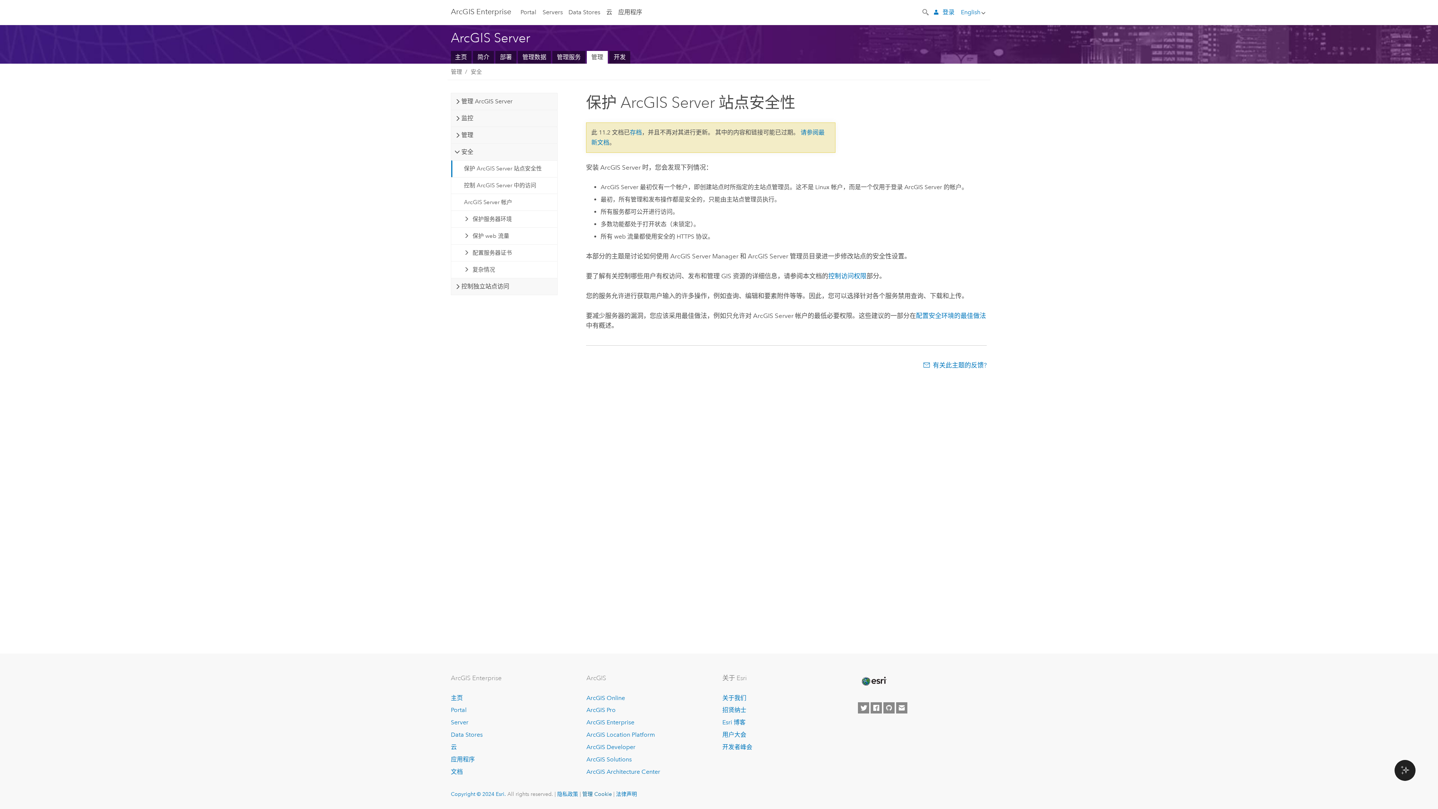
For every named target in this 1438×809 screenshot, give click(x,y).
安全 (476, 72)
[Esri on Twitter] (863, 707)
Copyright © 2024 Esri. (478, 794)
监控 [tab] (467, 118)
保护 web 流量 (491, 236)
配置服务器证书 (492, 252)
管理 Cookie (597, 794)
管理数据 (534, 57)
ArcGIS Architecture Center (623, 771)
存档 (636, 132)
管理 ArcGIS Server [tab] (487, 101)
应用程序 (630, 12)
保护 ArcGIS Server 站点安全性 (503, 168)
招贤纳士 (734, 709)
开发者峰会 (737, 747)
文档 (457, 771)
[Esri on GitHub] (889, 707)
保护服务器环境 (492, 219)
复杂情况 (484, 269)
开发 (620, 57)
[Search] (926, 11)
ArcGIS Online (605, 698)
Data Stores (584, 12)
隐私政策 (567, 794)
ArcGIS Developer (610, 747)
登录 (949, 12)
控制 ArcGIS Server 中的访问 (500, 185)
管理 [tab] (467, 135)
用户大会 (734, 734)
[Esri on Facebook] (876, 707)
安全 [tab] (467, 151)
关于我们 (734, 698)
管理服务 (569, 57)
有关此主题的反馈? (960, 365)
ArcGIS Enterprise (481, 11)
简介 (483, 57)
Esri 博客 (734, 722)
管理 (597, 57)
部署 (506, 57)
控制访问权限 (847, 276)
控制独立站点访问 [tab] (485, 286)
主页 (461, 57)
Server (459, 722)
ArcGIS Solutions (609, 759)
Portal (528, 12)
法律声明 (626, 794)
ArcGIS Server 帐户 (488, 202)
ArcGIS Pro (601, 709)
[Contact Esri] (901, 707)
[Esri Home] (874, 681)
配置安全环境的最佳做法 (951, 315)
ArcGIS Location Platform (620, 734)
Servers (553, 12)
